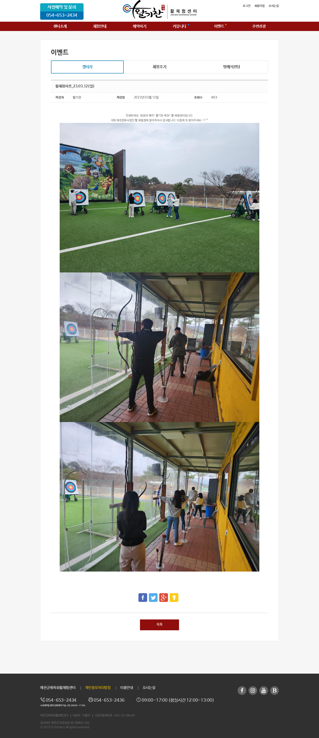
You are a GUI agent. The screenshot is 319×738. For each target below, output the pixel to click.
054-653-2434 (61, 15)
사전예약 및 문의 (62, 7)
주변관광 (259, 26)
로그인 (246, 6)
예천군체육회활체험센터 (58, 688)
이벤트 (219, 26)
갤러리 (87, 67)
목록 (159, 624)
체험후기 (159, 67)
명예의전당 (231, 67)
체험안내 (100, 26)
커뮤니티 (179, 26)
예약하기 (139, 26)
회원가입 (260, 6)
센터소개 (60, 26)
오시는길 (274, 6)
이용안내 (126, 688)
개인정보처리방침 (98, 688)
